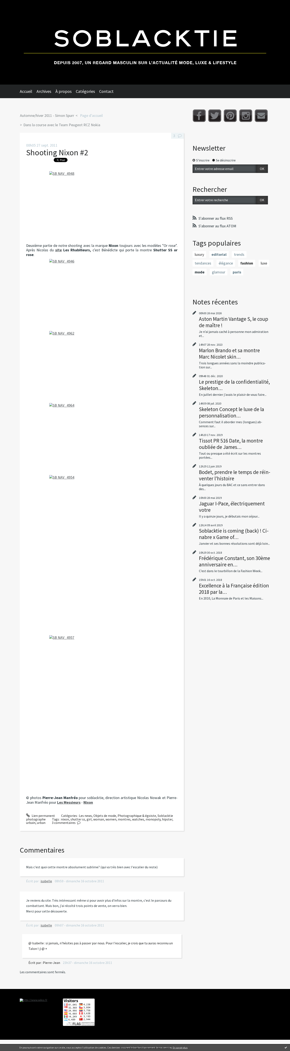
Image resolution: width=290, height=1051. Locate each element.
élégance (226, 263)
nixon (65, 819)
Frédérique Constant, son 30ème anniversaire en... (234, 561)
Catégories (85, 91)
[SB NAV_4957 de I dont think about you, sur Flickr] (101, 714)
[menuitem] (28, 91)
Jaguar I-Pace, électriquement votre (232, 506)
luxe (264, 263)
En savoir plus (180, 1047)
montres (124, 819)
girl (89, 819)
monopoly (153, 819)
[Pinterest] (230, 115)
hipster (167, 819)
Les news (85, 815)
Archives (44, 91)
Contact (106, 91)
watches (138, 819)
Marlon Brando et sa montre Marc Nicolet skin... (229, 353)
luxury (199, 254)
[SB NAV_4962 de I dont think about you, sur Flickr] (101, 366)
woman (98, 819)
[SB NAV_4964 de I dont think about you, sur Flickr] (101, 438)
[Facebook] (199, 115)
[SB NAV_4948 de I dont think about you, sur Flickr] (101, 206)
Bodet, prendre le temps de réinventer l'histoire (234, 475)
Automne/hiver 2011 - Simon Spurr (47, 115)
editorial (219, 254)
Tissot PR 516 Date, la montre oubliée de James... (231, 443)
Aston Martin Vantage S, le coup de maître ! (233, 322)
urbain (30, 822)
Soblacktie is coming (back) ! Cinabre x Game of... (234, 533)
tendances (203, 263)
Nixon (88, 802)
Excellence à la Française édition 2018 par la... (234, 588)
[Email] (261, 115)
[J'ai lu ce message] (285, 1047)
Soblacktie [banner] (145, 42)
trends (239, 254)
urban (41, 822)
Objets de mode (104, 815)
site (58, 250)
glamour (218, 272)
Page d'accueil (91, 115)
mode (199, 272)
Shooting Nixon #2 (57, 152)
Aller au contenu (14, 4)
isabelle (46, 881)
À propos (63, 91)
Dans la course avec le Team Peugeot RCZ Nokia (61, 124)
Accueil (26, 91)
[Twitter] (214, 115)
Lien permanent (43, 815)
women (111, 819)
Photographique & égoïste (137, 815)
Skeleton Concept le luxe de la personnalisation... (231, 412)
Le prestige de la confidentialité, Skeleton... (234, 385)
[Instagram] (245, 115)
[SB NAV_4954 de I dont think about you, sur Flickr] (101, 554)
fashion (246, 263)
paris (237, 272)
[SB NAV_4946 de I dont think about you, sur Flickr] (101, 294)
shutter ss (77, 819)
